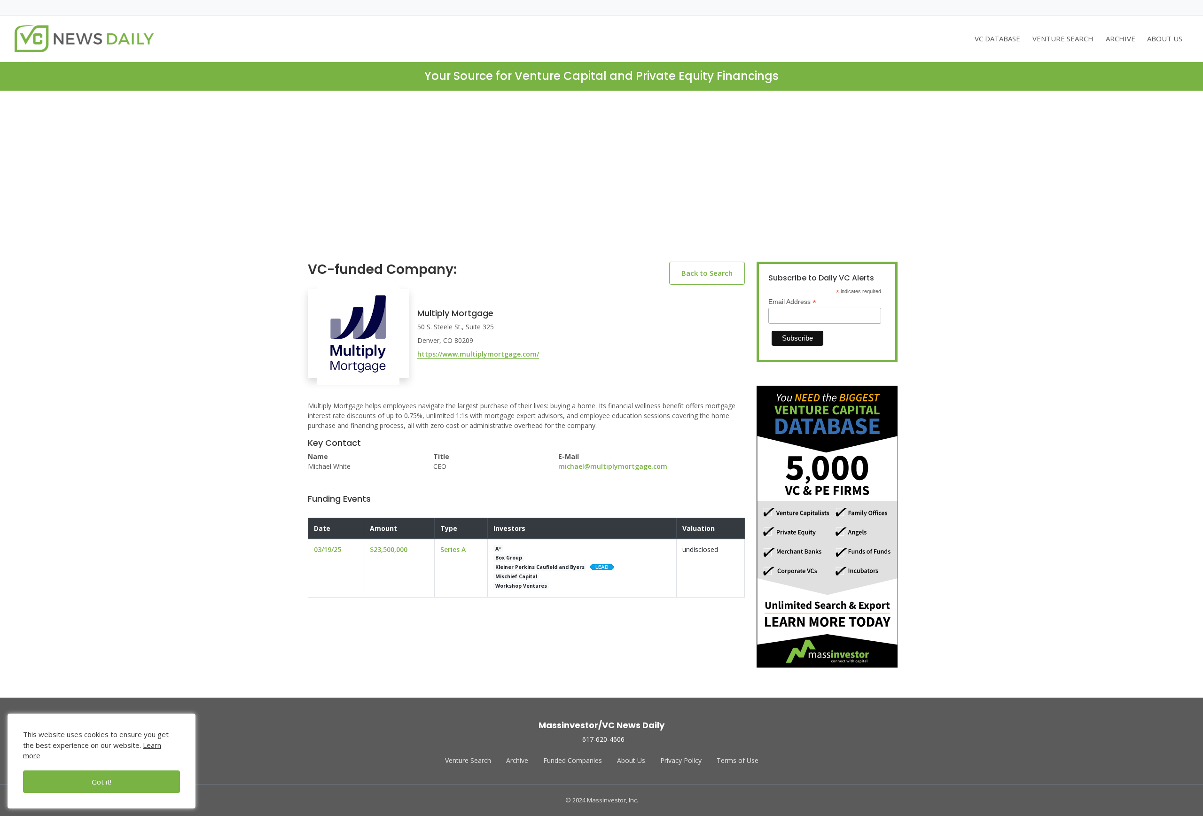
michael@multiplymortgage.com (612, 466)
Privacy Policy (681, 760)
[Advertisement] (601, 183)
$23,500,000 (388, 549)
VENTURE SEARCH (1063, 38)
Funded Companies (572, 760)
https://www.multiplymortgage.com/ (478, 354)
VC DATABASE (997, 38)
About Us (631, 760)
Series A (453, 549)
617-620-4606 (603, 739)
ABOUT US (1164, 38)
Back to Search (707, 273)
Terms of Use (737, 760)
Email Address (792, 301)
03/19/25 (327, 549)
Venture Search (468, 760)
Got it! (101, 781)
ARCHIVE (1120, 38)
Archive (517, 760)
